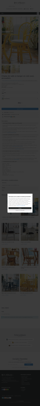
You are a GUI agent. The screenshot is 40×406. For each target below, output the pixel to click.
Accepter (20, 208)
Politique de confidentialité (21, 205)
